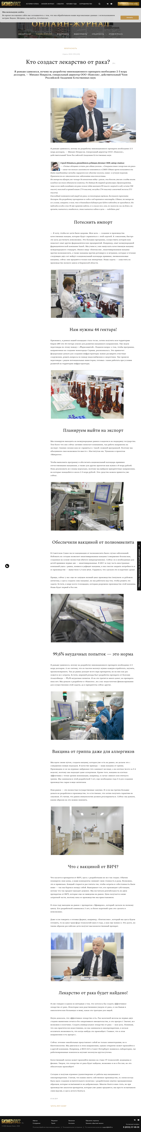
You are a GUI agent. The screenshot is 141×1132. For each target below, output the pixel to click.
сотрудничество (85, 4)
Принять (129, 18)
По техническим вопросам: (99, 1127)
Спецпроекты (98, 34)
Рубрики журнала (44, 34)
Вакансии (72, 1121)
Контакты (72, 1123)
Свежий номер (24, 34)
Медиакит (54, 1121)
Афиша (35, 1121)
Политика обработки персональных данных (46, 1127)
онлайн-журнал (47, 4)
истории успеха (32, 4)
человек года (71, 4)
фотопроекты (63, 34)
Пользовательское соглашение (72, 1127)
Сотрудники (36, 1123)
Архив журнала (116, 34)
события (60, 4)
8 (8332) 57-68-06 (131, 1127)
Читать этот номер (58, 1106)
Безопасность (70, 48)
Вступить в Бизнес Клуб (128, 4)
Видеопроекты (80, 34)
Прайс (53, 1123)
